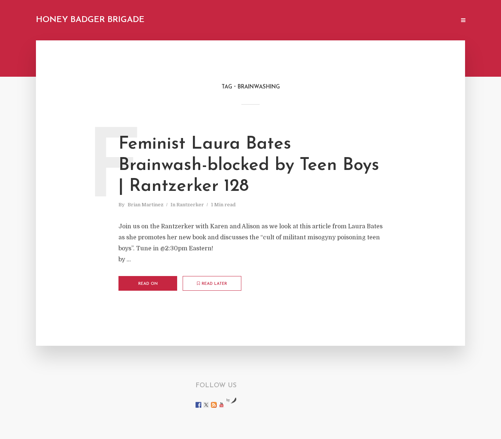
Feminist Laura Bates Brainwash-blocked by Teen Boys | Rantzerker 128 (248, 165)
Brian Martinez (146, 204)
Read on (148, 284)
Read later (214, 284)
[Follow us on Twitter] (206, 405)
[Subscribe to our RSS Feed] (214, 405)
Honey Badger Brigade (90, 20)
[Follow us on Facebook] (198, 405)
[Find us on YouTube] (221, 405)
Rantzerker (190, 204)
